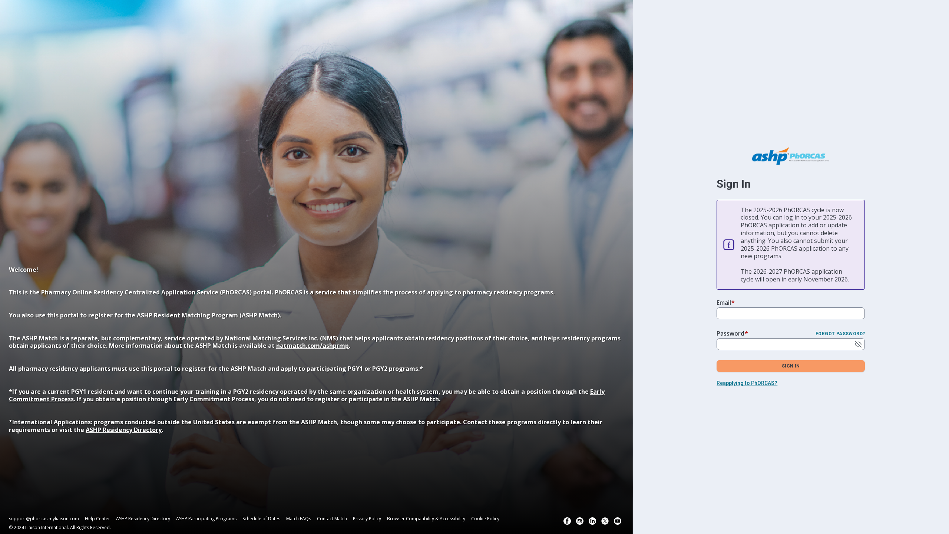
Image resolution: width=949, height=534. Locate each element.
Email (726, 303)
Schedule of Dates (261, 519)
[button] (567, 521)
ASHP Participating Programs (206, 519)
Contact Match (332, 519)
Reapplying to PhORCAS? (747, 383)
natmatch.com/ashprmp (312, 346)
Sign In (791, 366)
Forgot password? (840, 333)
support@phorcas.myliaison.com (44, 519)
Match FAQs (298, 519)
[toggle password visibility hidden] (858, 344)
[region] (316, 363)
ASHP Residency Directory (124, 430)
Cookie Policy (485, 519)
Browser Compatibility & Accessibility (426, 519)
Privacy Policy (367, 519)
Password (732, 333)
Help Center (97, 519)
